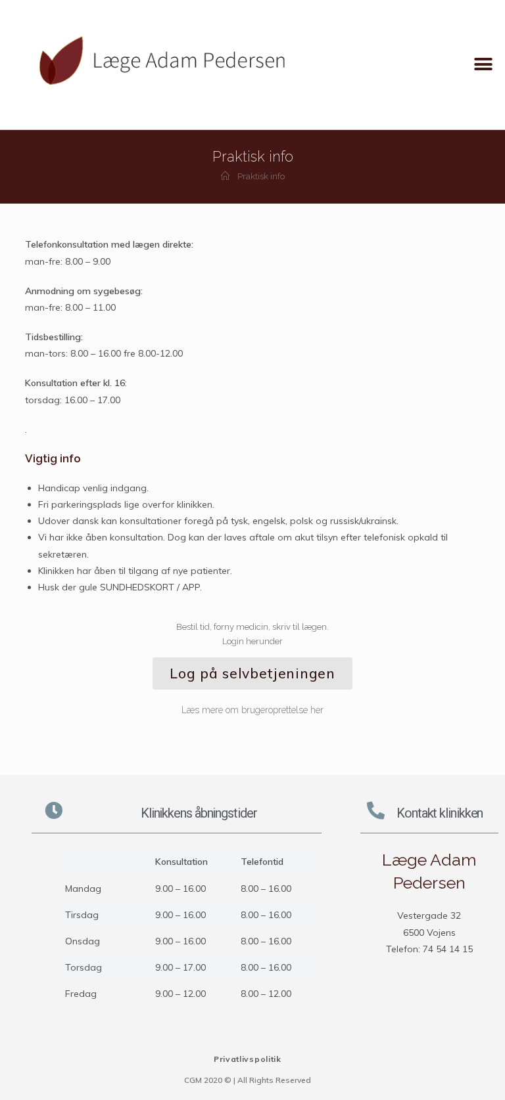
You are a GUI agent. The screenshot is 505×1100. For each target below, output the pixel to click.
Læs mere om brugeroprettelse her (252, 710)
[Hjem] (225, 176)
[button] (483, 64)
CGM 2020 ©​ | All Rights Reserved (247, 1080)
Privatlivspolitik (247, 1059)
